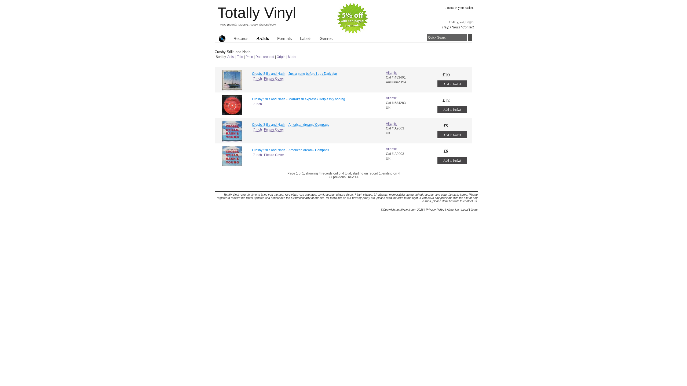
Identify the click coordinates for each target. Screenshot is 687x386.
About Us (453, 209)
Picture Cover (274, 78)
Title (240, 57)
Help (445, 27)
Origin (281, 57)
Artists (263, 38)
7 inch (257, 78)
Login (469, 22)
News (456, 27)
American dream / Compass (308, 125)
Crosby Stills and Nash (268, 74)
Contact (468, 27)
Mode (292, 57)
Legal (464, 209)
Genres (326, 38)
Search (470, 37)
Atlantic (391, 73)
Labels (306, 38)
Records (241, 38)
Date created (264, 57)
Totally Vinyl (256, 12)
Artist (231, 57)
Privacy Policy (435, 209)
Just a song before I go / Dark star (312, 74)
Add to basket (452, 84)
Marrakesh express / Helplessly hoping (316, 99)
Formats (284, 38)
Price (249, 57)
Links (474, 209)
